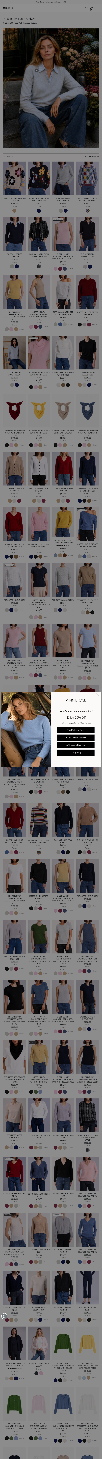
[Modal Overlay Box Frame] (51, 729)
